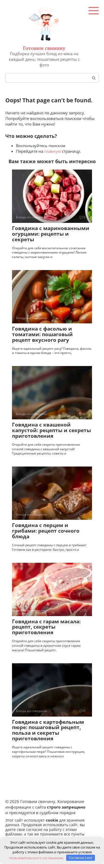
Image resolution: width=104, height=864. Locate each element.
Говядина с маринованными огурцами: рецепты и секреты (50, 234)
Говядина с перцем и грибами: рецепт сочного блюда (45, 531)
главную (52, 151)
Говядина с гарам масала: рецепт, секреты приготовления (46, 627)
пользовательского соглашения (36, 857)
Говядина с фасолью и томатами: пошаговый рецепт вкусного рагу (42, 334)
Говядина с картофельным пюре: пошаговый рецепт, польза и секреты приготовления (48, 730)
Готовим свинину (44, 48)
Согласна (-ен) (80, 857)
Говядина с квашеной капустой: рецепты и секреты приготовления (51, 430)
